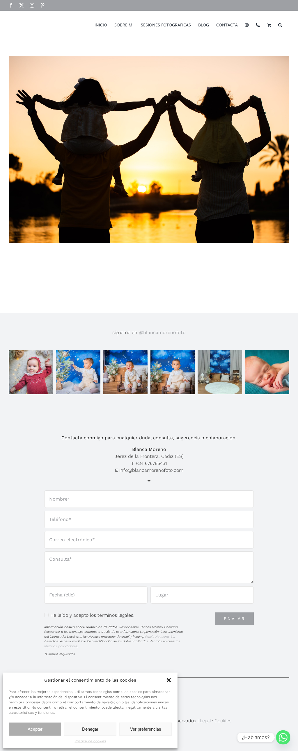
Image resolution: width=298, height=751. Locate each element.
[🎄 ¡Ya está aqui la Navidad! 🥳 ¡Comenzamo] (220, 372)
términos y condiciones (60, 646)
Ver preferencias (145, 729)
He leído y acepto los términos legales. (92, 615)
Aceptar (35, 729)
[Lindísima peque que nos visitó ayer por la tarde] (31, 372)
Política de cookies (90, 741)
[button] (169, 680)
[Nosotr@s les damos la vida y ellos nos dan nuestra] (267, 372)
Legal (205, 720)
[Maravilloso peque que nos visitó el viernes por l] (78, 372)
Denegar (90, 729)
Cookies (222, 720)
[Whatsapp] (283, 737)
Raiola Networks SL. (160, 637)
